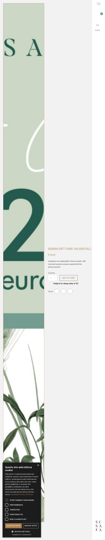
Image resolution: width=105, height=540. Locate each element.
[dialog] (22, 500)
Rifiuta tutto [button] (31, 526)
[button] (21, 531)
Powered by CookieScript (22, 535)
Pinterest (70, 291)
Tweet (63, 291)
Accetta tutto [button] (13, 526)
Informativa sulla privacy (22, 494)
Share (56, 291)
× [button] (38, 465)
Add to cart (68, 278)
